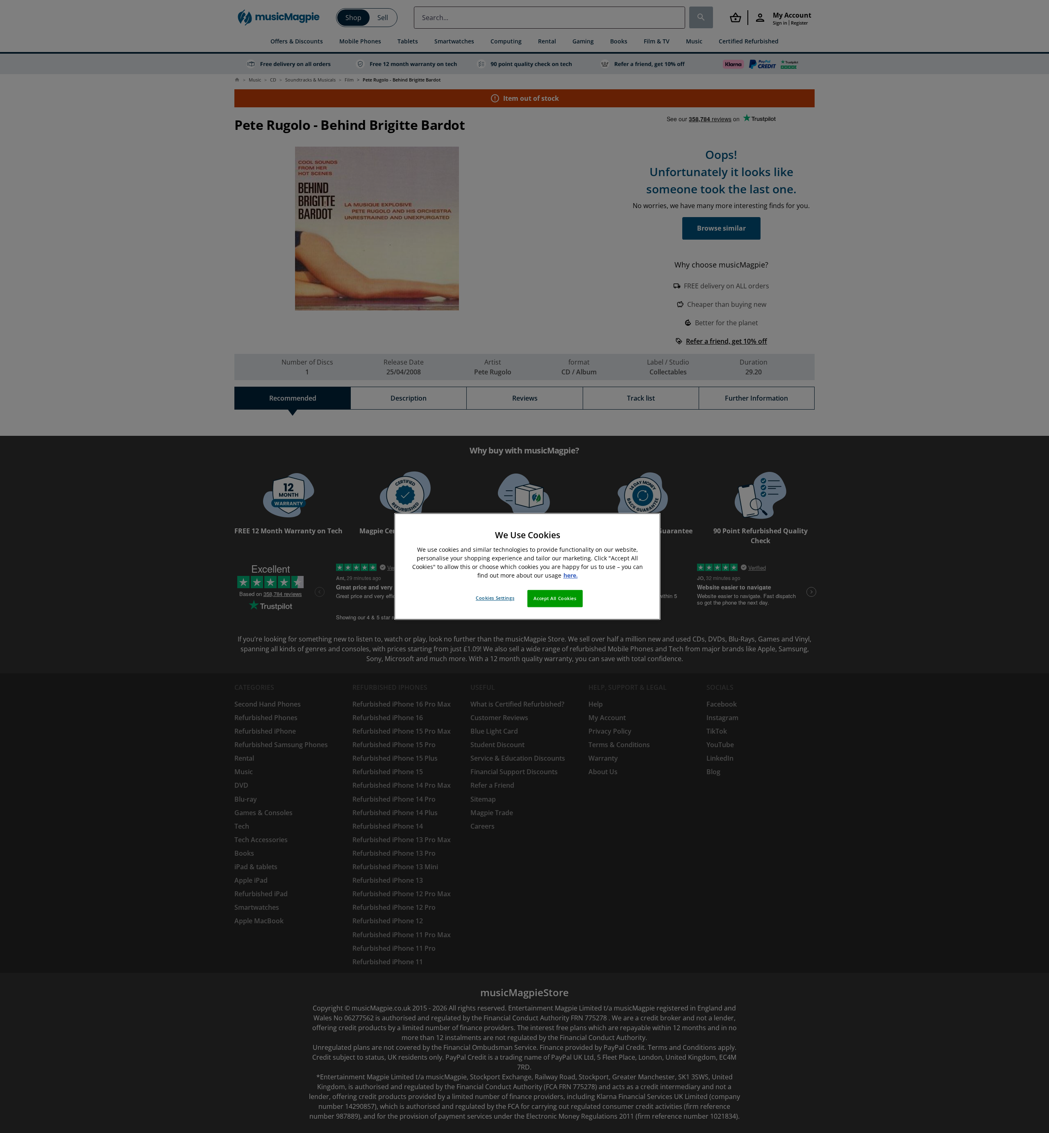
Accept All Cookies (555, 599)
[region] (527, 566)
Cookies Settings (495, 598)
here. (570, 576)
